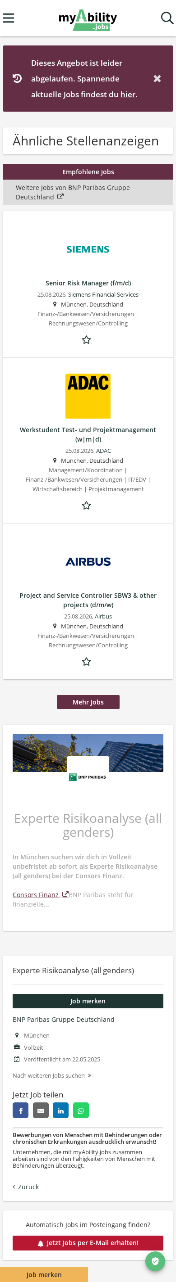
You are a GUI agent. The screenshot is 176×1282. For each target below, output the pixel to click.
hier (127, 94)
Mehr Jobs (88, 702)
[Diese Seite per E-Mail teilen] (41, 1110)
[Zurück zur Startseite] (87, 18)
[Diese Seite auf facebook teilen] (20, 1110)
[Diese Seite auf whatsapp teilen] (81, 1110)
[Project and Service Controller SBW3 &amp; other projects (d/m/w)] (88, 561)
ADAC (103, 451)
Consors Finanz (36, 894)
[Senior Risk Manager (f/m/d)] (88, 249)
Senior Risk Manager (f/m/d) (88, 283)
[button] (158, 78)
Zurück (28, 1187)
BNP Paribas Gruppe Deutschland (64, 1019)
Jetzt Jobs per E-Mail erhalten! (93, 1242)
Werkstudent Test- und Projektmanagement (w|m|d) (88, 434)
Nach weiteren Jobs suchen (49, 1075)
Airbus (103, 616)
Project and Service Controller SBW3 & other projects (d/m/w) (88, 600)
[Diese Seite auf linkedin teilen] (61, 1110)
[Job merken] (88, 339)
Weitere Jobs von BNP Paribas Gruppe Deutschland (73, 192)
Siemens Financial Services (103, 294)
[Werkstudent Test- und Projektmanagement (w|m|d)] (88, 396)
